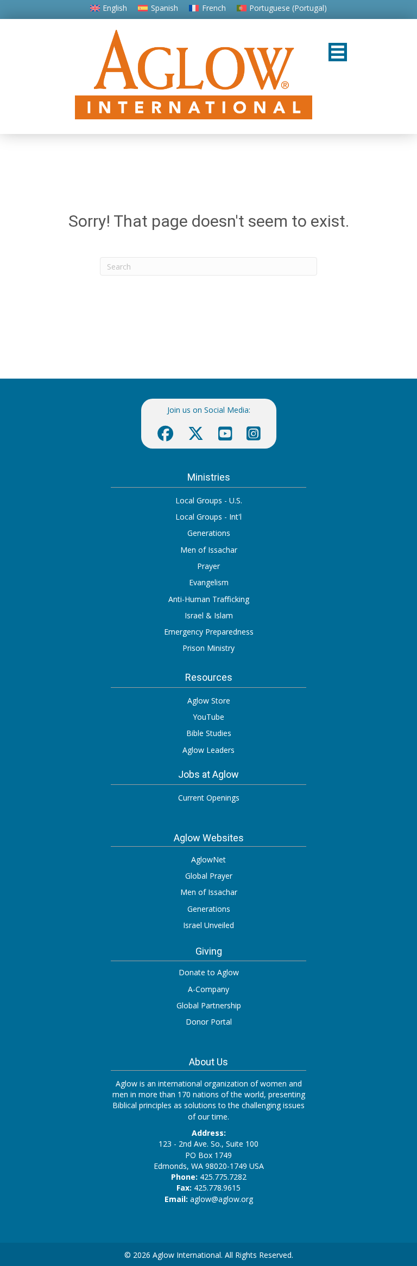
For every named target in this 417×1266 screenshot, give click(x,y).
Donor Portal (209, 1021)
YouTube (208, 717)
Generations (208, 533)
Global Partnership (208, 1005)
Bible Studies (208, 733)
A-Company (208, 989)
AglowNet (208, 859)
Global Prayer (208, 876)
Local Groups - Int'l (208, 516)
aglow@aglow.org (221, 1199)
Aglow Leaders (208, 750)
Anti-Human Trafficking (208, 599)
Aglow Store (208, 700)
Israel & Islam (209, 615)
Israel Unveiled (208, 925)
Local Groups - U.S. (208, 500)
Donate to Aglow (209, 972)
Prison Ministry (208, 648)
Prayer (208, 566)
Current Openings (208, 797)
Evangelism (209, 582)
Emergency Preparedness (209, 631)
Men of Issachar (208, 550)
